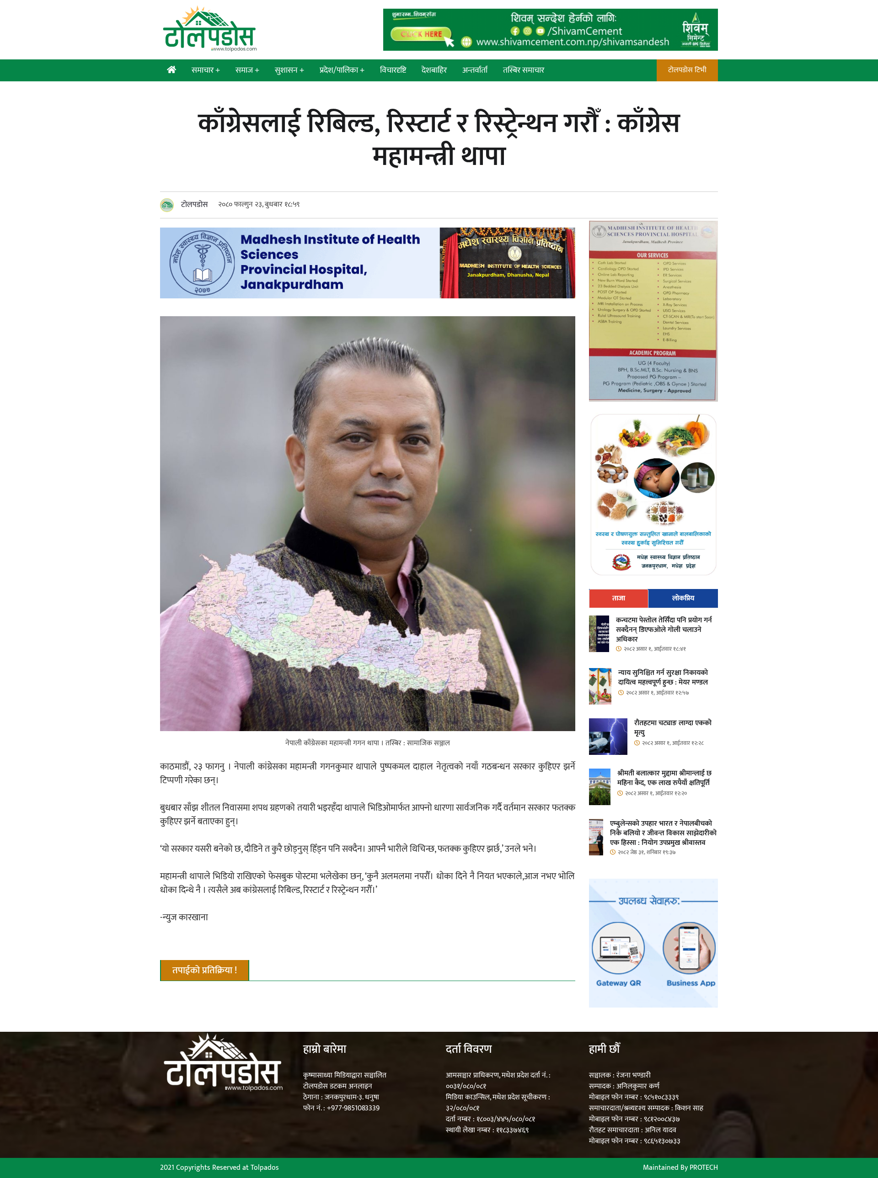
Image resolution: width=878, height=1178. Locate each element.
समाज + (247, 70)
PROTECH (704, 1168)
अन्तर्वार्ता (474, 70)
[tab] (619, 598)
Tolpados (265, 1168)
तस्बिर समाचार (523, 70)
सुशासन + (289, 70)
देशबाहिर (434, 70)
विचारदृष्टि (393, 70)
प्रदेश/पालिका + (342, 70)
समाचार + (206, 70)
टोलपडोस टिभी (687, 70)
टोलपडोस (194, 204)
